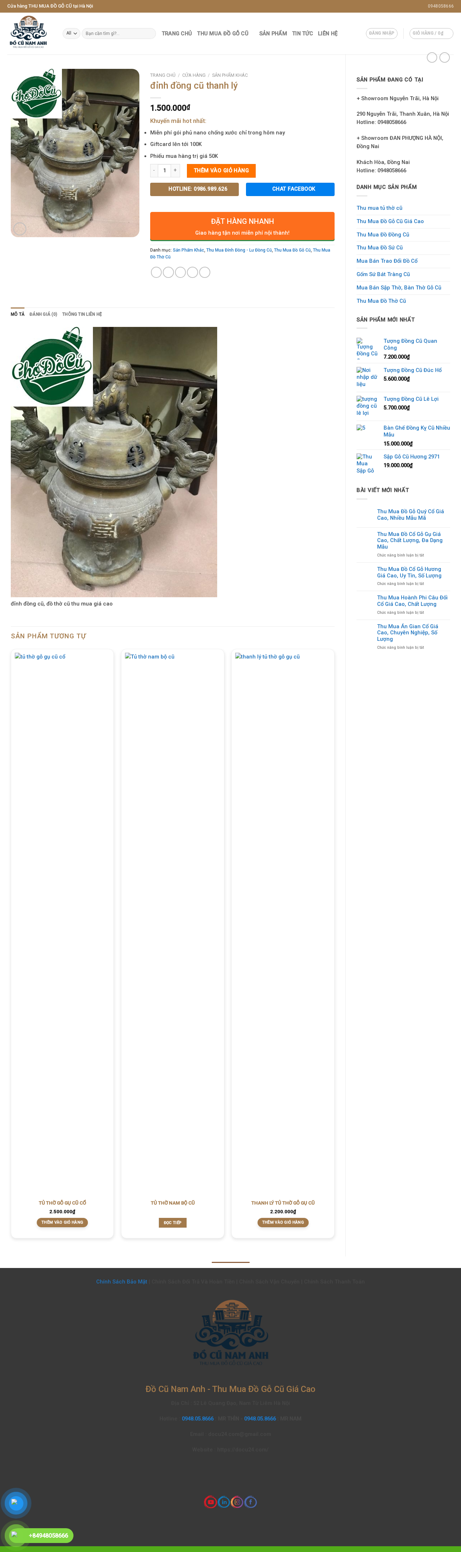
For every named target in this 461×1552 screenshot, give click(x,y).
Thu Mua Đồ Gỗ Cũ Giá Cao (390, 221)
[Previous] (11, 946)
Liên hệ (327, 33)
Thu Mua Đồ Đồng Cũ (383, 234)
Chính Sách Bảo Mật (121, 1281)
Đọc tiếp (173, 1222)
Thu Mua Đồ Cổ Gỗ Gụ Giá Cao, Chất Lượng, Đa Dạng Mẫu (410, 540)
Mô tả (17, 314)
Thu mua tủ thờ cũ (379, 208)
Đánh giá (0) (43, 314)
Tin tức (302, 33)
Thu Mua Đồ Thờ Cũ (381, 301)
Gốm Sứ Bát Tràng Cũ (383, 274)
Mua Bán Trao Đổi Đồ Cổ (387, 261)
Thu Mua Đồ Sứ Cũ (380, 247)
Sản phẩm (273, 33)
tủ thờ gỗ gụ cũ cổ (62, 1203)
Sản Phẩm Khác (230, 75)
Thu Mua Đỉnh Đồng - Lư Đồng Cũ (239, 250)
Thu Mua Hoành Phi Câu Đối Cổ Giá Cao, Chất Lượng (412, 601)
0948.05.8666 (198, 1418)
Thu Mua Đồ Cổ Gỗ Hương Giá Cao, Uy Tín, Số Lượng (409, 572)
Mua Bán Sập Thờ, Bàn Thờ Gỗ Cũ (399, 287)
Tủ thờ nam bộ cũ (173, 1203)
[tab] (17, 314)
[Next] (334, 946)
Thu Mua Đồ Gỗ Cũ (223, 33)
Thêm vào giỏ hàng (221, 170)
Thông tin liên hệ (82, 314)
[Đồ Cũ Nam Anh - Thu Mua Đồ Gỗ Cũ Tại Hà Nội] (29, 33)
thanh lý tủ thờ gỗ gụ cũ (283, 1203)
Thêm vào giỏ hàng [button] (62, 1222)
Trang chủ (177, 33)
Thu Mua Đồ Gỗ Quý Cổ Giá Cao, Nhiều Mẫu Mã (410, 515)
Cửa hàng (194, 75)
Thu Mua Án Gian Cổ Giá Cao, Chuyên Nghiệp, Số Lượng (407, 633)
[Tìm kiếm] (149, 33)
